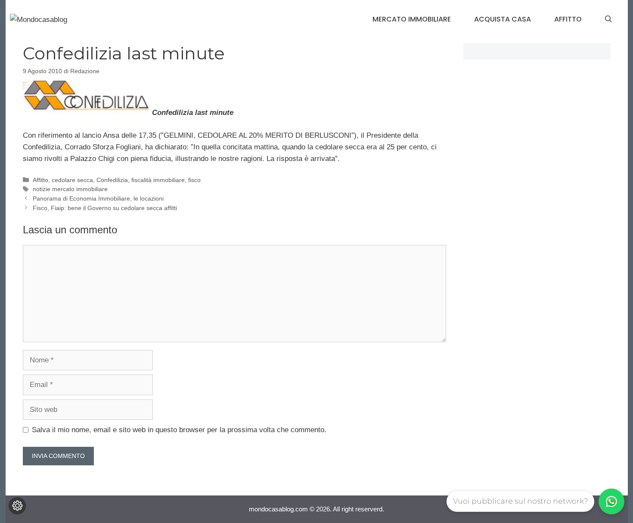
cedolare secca (72, 179)
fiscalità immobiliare (158, 179)
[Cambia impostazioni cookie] (17, 505)
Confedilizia (112, 179)
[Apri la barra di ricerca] (608, 19)
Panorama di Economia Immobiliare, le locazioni (98, 198)
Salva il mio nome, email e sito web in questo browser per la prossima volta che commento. (179, 430)
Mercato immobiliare (411, 19)
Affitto (568, 19)
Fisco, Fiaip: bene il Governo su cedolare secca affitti (105, 207)
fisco (194, 179)
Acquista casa (502, 19)
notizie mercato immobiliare (70, 189)
